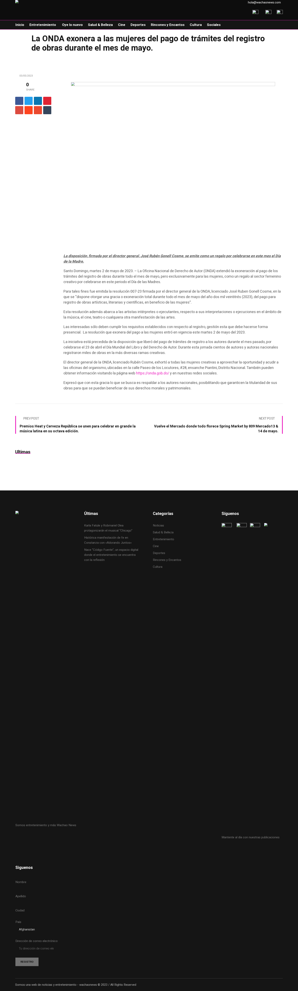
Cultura (157, 567)
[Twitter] (29, 101)
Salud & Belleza (163, 532)
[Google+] (19, 110)
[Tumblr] (47, 110)
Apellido (20, 896)
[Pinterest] (47, 101)
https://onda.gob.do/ (152, 373)
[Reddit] (29, 110)
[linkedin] (38, 101)
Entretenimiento (163, 539)
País (18, 922)
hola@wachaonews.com (264, 2)
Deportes (159, 553)
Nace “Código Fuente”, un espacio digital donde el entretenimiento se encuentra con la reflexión (111, 555)
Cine (156, 546)
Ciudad (20, 910)
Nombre (20, 882)
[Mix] (38, 110)
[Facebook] (19, 101)
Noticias (158, 525)
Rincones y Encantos (167, 560)
